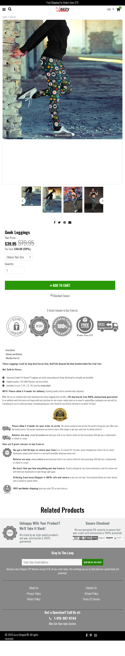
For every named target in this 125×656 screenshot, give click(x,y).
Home (4, 17)
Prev (22, 201)
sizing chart (45, 385)
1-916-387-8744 (64, 618)
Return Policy (33, 599)
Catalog (12, 17)
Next (102, 201)
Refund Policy (91, 593)
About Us (33, 588)
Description (10, 350)
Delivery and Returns (14, 354)
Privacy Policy (34, 593)
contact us (41, 459)
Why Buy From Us (12, 358)
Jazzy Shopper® (21, 635)
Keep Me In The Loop (93, 562)
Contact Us (91, 588)
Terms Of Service (91, 599)
